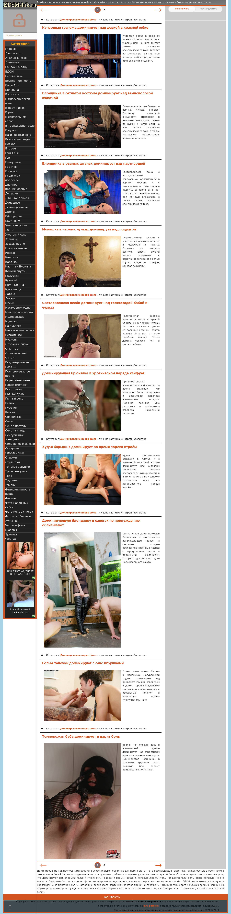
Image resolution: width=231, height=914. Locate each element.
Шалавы (11, 530)
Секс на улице (15, 430)
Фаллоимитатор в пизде (17, 491)
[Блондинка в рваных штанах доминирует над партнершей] (82, 192)
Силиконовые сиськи (20, 444)
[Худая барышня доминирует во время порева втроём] (82, 479)
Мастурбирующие (17, 308)
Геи (7, 158)
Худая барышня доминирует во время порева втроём (89, 447)
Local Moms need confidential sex (20, 610)
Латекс (10, 294)
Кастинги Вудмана (18, 266)
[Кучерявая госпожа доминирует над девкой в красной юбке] (82, 56)
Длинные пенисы (17, 198)
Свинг (9, 421)
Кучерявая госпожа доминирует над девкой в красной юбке (95, 27)
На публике (13, 326)
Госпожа (11, 171)
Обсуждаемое (208, 9)
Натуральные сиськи (19, 330)
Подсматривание (17, 362)
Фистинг (11, 498)
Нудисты (11, 339)
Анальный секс (16, 58)
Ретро (9, 403)
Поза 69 (10, 367)
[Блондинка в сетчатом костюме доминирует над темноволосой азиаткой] (82, 126)
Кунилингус (13, 289)
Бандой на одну (16, 67)
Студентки (12, 462)
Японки (10, 539)
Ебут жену (12, 221)
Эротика (11, 534)
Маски (9, 303)
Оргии (9, 358)
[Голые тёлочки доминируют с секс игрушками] (82, 695)
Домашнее (12, 203)
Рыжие (10, 412)
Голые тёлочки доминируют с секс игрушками (83, 663)
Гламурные (13, 162)
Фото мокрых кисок (19, 512)
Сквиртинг (12, 448)
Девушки (11, 193)
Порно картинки (16, 385)
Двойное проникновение (16, 187)
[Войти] (19, 20)
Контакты (112, 897)
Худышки (11, 521)
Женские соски (16, 225)
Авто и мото (13, 53)
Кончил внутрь (15, 271)
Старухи (11, 457)
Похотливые (13, 389)
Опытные (11, 349)
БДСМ (9, 72)
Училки (10, 485)
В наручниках (15, 108)
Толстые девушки (17, 467)
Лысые (10, 298)
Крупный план (15, 285)
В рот (9, 112)
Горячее (11, 167)
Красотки (12, 276)
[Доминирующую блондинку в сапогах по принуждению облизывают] (82, 590)
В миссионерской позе (17, 101)
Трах (8, 476)
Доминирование (16, 207)
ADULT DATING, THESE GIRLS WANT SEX (20, 572)
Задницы (11, 239)
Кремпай (11, 280)
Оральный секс (16, 353)
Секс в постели (16, 426)
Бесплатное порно (18, 81)
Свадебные (13, 417)
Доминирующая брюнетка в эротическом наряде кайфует (93, 373)
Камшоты (11, 257)
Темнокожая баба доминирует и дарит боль (81, 736)
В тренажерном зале (19, 126)
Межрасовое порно (19, 312)
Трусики (11, 480)
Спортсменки (14, 453)
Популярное (182, 9)
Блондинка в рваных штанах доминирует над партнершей (93, 163)
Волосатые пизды (17, 139)
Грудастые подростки (12, 178)
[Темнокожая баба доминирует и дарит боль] (82, 801)
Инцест (10, 253)
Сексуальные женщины (14, 437)
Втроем (10, 148)
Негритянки (13, 335)
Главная (10, 49)
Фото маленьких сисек (16, 505)
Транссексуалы (16, 471)
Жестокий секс (15, 234)
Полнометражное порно (17, 373)
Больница (12, 90)
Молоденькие (14, 317)
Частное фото (15, 525)
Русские (11, 408)
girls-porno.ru (151, 906)
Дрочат (10, 212)
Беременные (14, 76)
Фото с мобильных (18, 516)
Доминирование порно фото (78, 20)
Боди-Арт (12, 85)
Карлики (11, 262)
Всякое (10, 144)
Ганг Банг (12, 153)
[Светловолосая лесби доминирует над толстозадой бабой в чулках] (82, 336)
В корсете (12, 94)
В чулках (11, 130)
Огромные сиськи (17, 344)
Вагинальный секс (18, 135)
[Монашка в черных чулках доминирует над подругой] (82, 261)
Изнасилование (16, 248)
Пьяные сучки (15, 394)
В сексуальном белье (15, 119)
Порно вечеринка (17, 380)
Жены (9, 230)
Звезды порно (15, 244)
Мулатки (11, 321)
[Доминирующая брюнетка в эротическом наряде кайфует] (82, 405)
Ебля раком (13, 216)
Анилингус (12, 62)
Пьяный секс (14, 398)
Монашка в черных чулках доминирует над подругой (89, 229)
